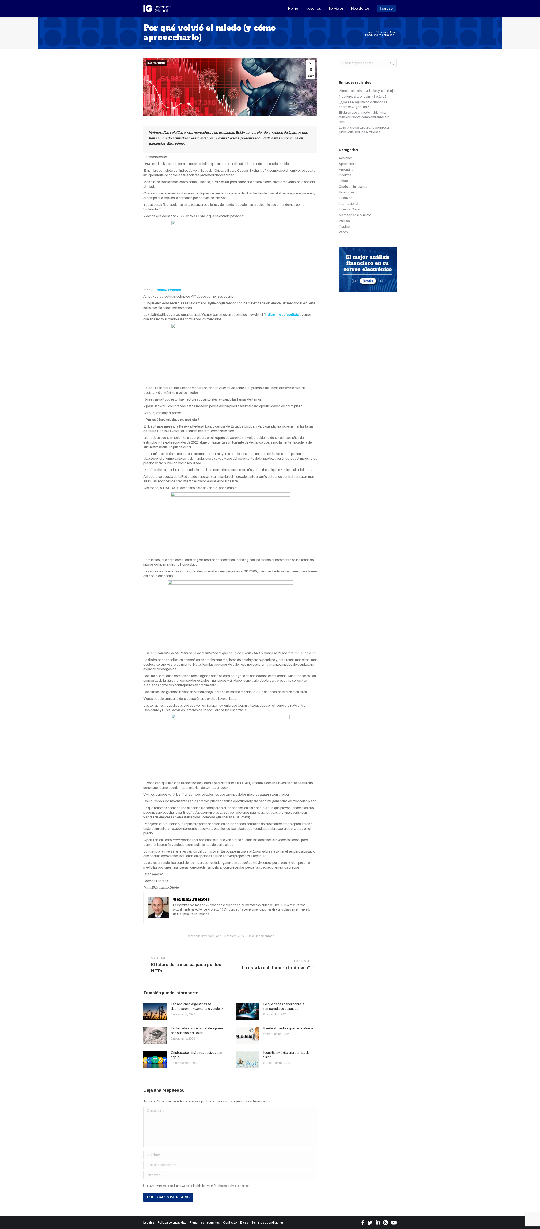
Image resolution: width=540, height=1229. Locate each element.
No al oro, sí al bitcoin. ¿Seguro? (362, 96)
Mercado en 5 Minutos (355, 215)
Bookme (345, 175)
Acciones (346, 158)
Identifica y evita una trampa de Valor (286, 1055)
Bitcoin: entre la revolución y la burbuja (367, 91)
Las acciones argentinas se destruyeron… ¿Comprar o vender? (197, 1006)
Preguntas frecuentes (205, 1222)
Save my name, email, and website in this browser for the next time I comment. (199, 1185)
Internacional (348, 203)
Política (344, 221)
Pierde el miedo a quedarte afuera (288, 1028)
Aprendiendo (348, 164)
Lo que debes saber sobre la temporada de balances (283, 1006)
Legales (148, 1222)
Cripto (343, 181)
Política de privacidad (172, 1222)
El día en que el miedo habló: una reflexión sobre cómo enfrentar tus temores (364, 117)
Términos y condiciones (267, 1222)
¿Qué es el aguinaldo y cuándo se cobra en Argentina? (363, 104)
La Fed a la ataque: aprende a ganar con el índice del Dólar (197, 1031)
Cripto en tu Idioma (353, 186)
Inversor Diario (156, 63)
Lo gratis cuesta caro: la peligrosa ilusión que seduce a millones (364, 130)
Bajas (244, 1222)
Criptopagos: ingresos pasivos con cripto (196, 1055)
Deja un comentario (261, 936)
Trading (344, 226)
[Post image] (155, 1011)
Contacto (230, 1222)
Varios (343, 232)
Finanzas (345, 198)
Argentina (346, 169)
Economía (346, 192)
